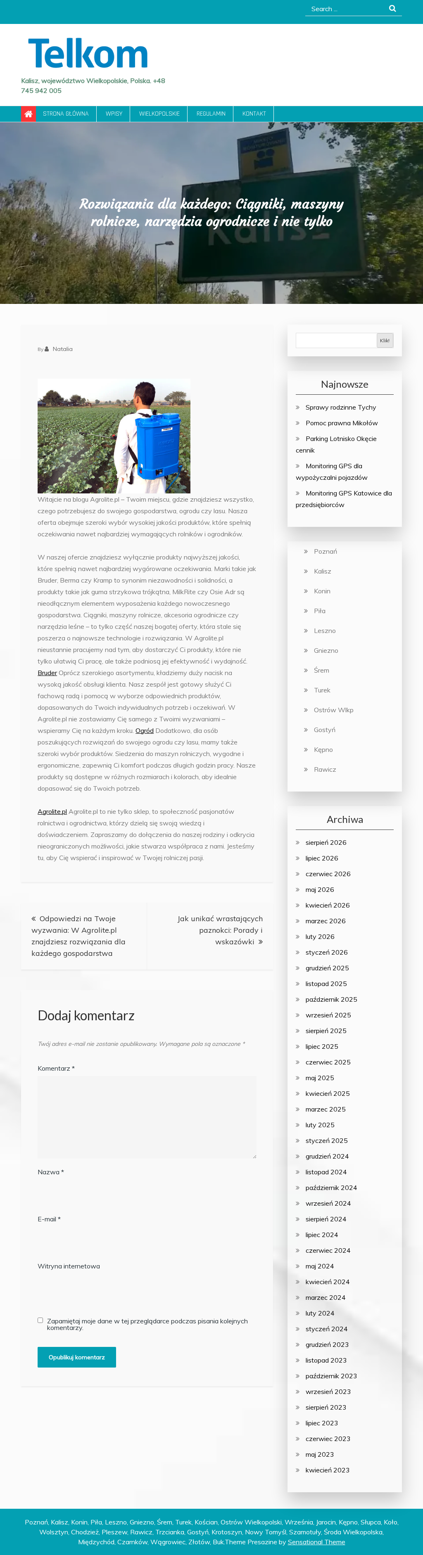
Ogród (144, 730)
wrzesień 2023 (328, 1391)
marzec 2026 (326, 921)
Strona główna (66, 113)
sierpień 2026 (326, 842)
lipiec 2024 (322, 1234)
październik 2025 (331, 999)
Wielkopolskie (159, 113)
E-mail (49, 1219)
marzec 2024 (326, 1297)
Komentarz (56, 1068)
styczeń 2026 (327, 952)
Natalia (63, 349)
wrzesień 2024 (328, 1203)
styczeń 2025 (327, 1140)
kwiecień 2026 (328, 905)
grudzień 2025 (327, 968)
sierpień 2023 (326, 1407)
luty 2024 (320, 1313)
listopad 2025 (326, 983)
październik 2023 (331, 1376)
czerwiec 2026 (328, 874)
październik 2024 (331, 1187)
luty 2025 (320, 1125)
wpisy (114, 113)
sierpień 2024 (326, 1219)
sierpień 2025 (326, 1030)
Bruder (47, 672)
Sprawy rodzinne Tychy (341, 407)
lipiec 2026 (322, 858)
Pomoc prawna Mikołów (342, 423)
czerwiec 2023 (328, 1438)
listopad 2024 (326, 1172)
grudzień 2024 (327, 1156)
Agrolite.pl (52, 811)
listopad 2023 (326, 1360)
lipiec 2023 (322, 1423)
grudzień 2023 (327, 1344)
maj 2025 (320, 1078)
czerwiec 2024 (328, 1250)
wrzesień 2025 (328, 1015)
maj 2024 (320, 1266)
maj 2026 (320, 889)
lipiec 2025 (322, 1046)
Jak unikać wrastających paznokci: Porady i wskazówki (220, 930)
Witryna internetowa (69, 1266)
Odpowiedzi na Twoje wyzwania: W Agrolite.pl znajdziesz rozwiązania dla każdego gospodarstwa (78, 936)
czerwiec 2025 (328, 1062)
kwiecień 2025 (328, 1093)
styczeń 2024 (327, 1329)
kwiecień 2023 (328, 1470)
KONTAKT (254, 113)
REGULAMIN (211, 113)
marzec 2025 (326, 1109)
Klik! (385, 340)
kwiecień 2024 (328, 1282)
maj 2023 (320, 1454)
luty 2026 (320, 936)
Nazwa (51, 1172)
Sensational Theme (316, 1542)
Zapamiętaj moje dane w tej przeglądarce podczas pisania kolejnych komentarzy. (147, 1324)
